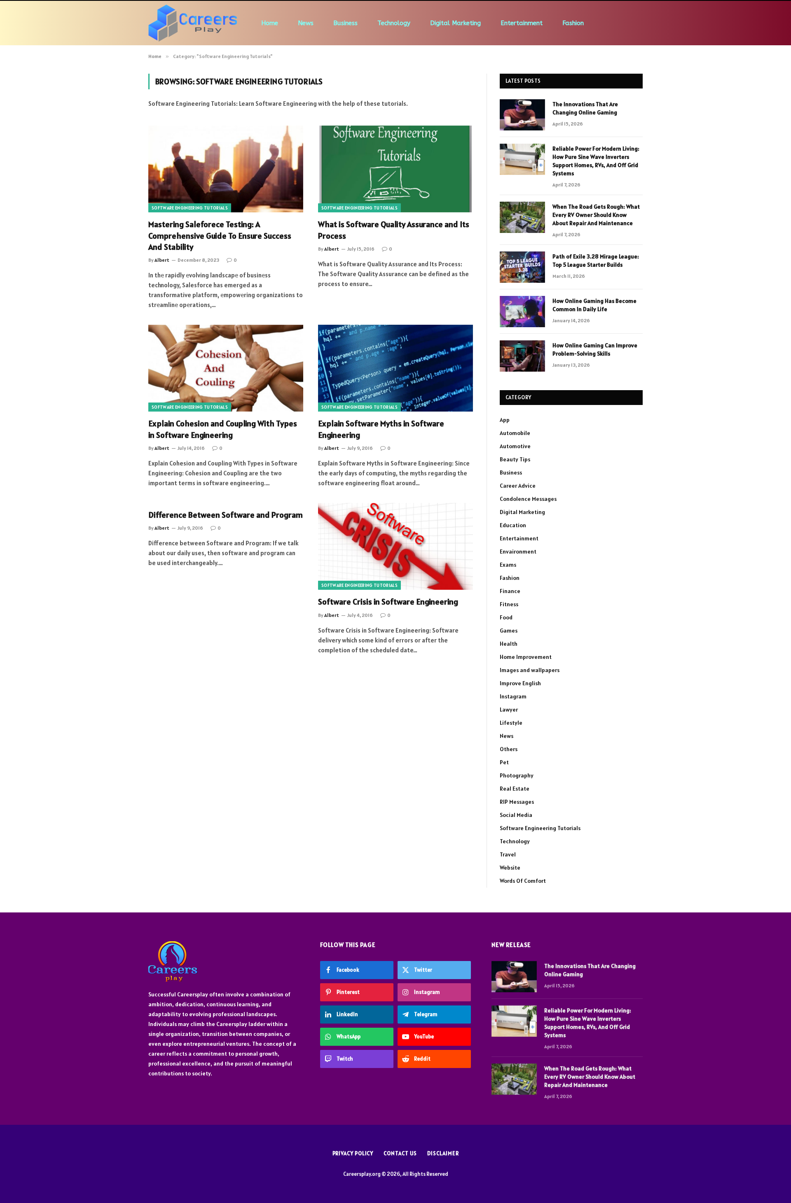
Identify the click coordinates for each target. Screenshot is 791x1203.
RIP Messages (517, 801)
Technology (393, 23)
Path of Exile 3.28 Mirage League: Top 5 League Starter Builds (595, 260)
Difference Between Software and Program (225, 515)
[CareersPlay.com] (192, 23)
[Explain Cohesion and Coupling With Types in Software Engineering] (225, 368)
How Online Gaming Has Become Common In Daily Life (594, 305)
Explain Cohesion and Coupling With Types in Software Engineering (222, 429)
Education (513, 525)
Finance (510, 591)
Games (508, 630)
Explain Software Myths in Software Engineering (381, 429)
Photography (517, 775)
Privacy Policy (353, 1153)
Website (510, 867)
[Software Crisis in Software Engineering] (395, 546)
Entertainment (522, 23)
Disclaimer (443, 1153)
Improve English (520, 683)
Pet (504, 762)
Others (508, 749)
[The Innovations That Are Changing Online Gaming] (522, 114)
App (505, 419)
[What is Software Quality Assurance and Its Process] (395, 169)
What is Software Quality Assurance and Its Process (393, 230)
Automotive (515, 446)
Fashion (573, 23)
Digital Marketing (455, 23)
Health (508, 643)
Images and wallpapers (529, 670)
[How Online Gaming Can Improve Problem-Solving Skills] (522, 356)
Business (345, 23)
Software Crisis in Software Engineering (388, 601)
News (306, 23)
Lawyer (509, 709)
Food (506, 617)
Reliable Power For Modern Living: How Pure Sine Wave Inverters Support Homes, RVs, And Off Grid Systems (595, 161)
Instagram (513, 696)
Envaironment (518, 551)
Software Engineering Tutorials (190, 208)
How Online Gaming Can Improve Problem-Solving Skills (594, 349)
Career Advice (518, 485)
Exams (508, 564)
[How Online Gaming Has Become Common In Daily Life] (522, 311)
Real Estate (514, 788)
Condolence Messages (528, 499)
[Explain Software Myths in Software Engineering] (395, 368)
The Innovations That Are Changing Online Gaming (585, 108)
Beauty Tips (515, 459)
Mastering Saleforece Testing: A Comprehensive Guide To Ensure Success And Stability (219, 235)
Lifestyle (511, 722)
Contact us (400, 1153)
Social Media (516, 815)
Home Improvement (526, 657)
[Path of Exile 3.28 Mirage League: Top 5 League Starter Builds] (522, 267)
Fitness (509, 604)
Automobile (515, 433)
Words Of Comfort (523, 880)
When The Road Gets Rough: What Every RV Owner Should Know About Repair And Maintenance (596, 215)
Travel (508, 854)
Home (269, 23)
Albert (161, 260)
